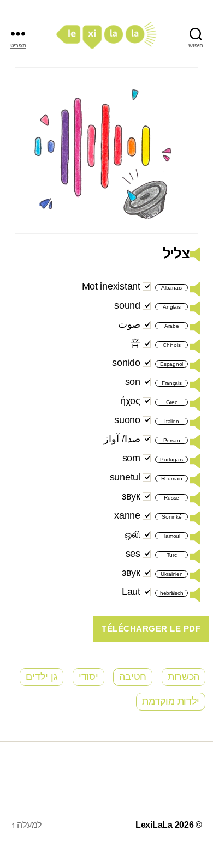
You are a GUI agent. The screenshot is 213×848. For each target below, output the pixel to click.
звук (131, 496)
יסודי (88, 676)
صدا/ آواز (122, 439)
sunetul (125, 477)
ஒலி (132, 534)
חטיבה (132, 676)
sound (127, 305)
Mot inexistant (111, 286)
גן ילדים (41, 676)
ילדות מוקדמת (170, 701)
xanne (127, 515)
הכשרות (183, 676)
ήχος (130, 400)
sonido (126, 362)
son (132, 381)
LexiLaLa (154, 824)
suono (127, 419)
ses (133, 553)
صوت (129, 324)
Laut (131, 591)
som (131, 458)
